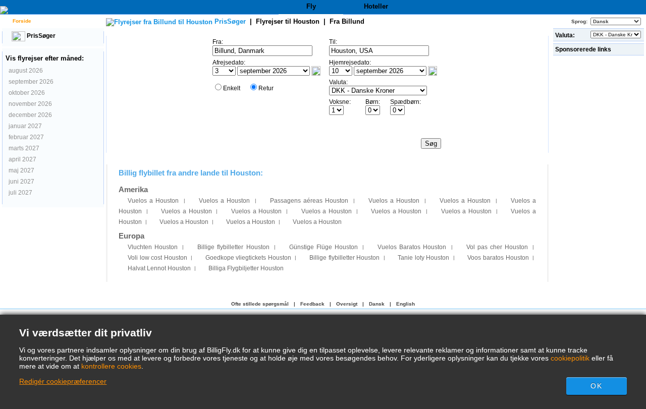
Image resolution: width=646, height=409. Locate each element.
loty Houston (423, 257)
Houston (153, 247)
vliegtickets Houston (248, 257)
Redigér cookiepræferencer (62, 381)
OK (596, 386)
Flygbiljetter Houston (246, 268)
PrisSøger (40, 35)
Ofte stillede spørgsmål (260, 304)
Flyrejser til (287, 21)
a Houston (153, 200)
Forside (21, 21)
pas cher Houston (497, 247)
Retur (266, 88)
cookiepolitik (570, 358)
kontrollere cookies (111, 366)
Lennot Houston (159, 268)
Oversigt (346, 304)
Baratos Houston (412, 247)
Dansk (377, 304)
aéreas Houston (309, 200)
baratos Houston (497, 257)
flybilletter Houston (233, 247)
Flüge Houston (323, 247)
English (405, 304)
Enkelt (231, 88)
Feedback (312, 304)
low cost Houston (157, 257)
